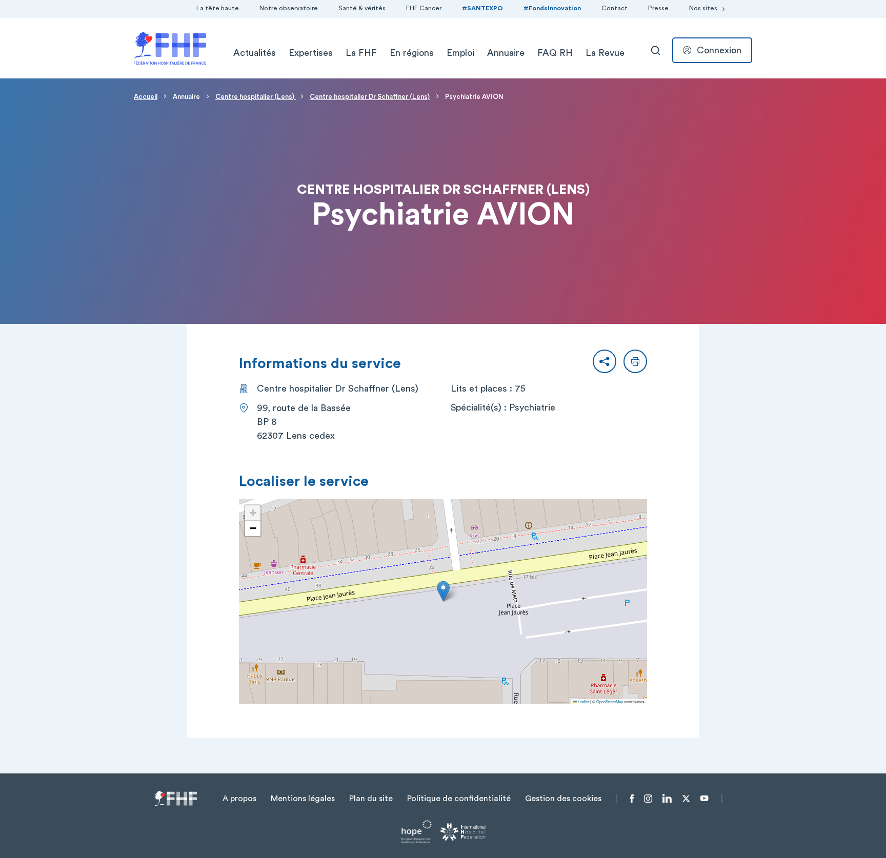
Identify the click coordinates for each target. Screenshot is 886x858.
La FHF (361, 52)
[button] (604, 361)
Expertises (311, 52)
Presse (658, 8)
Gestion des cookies (563, 798)
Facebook (632, 798)
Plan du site (371, 798)
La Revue (605, 52)
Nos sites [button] (703, 8)
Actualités (254, 52)
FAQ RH (555, 52)
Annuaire (506, 52)
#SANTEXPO (482, 8)
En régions (412, 52)
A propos (239, 798)
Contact (614, 8)
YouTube (704, 798)
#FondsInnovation (552, 8)
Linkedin (667, 798)
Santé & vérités (362, 8)
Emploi (460, 52)
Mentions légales (303, 798)
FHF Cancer (423, 8)
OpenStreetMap (609, 701)
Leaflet (583, 701)
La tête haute (217, 8)
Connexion (719, 50)
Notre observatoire (288, 8)
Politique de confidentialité (459, 798)
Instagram (648, 798)
